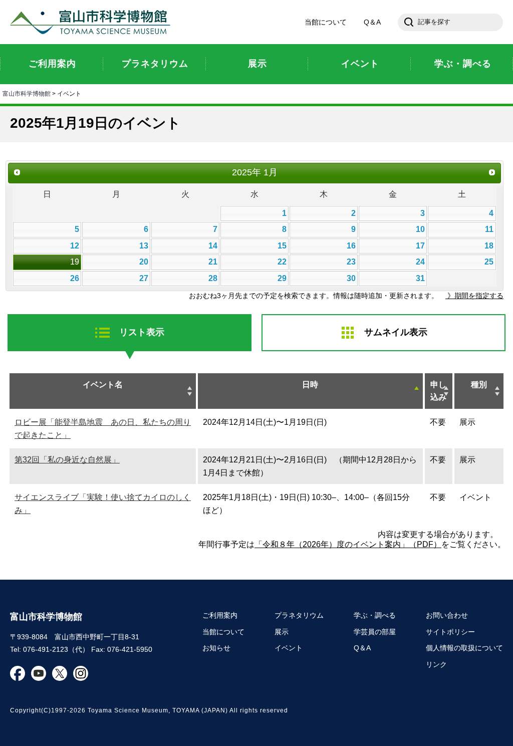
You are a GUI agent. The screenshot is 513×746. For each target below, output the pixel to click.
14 (212, 245)
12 (74, 245)
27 (143, 278)
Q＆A (372, 22)
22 (282, 262)
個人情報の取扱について (464, 648)
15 (282, 245)
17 (420, 245)
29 (282, 278)
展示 (282, 632)
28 (212, 278)
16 (351, 245)
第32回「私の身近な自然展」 (67, 459)
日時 (310, 384)
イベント (289, 648)
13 (143, 245)
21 (212, 262)
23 (351, 262)
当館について (326, 22)
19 (74, 262)
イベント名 (103, 384)
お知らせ (216, 648)
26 (74, 278)
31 (420, 278)
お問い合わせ (447, 615)
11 (489, 229)
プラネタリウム (299, 615)
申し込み (438, 391)
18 (488, 245)
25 (488, 262)
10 (420, 229)
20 (143, 262)
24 (420, 262)
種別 (479, 384)
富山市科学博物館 (92, 22)
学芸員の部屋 (375, 632)
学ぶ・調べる (375, 615)
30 (351, 278)
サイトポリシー (450, 632)
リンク (436, 664)
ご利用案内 (219, 615)
